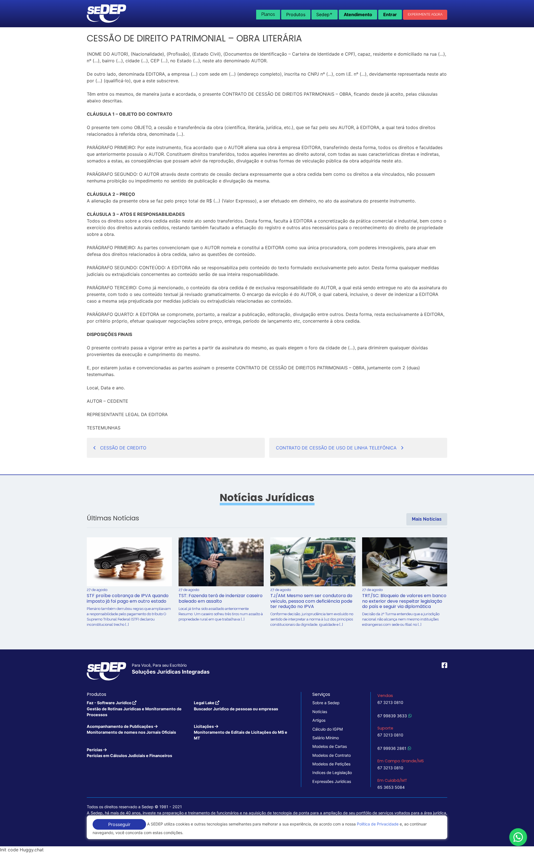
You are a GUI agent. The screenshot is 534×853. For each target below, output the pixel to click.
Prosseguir (119, 824)
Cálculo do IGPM (327, 729)
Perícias (129, 752)
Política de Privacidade (378, 824)
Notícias (319, 711)
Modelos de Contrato (331, 755)
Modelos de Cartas (329, 746)
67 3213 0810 (390, 702)
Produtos (295, 14)
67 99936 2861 (391, 748)
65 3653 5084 (391, 787)
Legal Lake (236, 705)
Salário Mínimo (325, 737)
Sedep (324, 14)
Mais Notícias (427, 519)
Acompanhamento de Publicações (131, 729)
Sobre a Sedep (326, 702)
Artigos (318, 720)
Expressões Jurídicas (331, 781)
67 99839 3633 (392, 715)
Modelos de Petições (331, 763)
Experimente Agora (425, 14)
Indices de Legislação (332, 772)
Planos (268, 14)
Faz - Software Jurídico (134, 708)
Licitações (240, 732)
